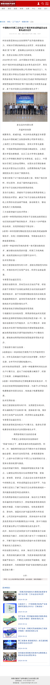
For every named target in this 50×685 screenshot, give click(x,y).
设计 (45, 8)
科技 (39, 8)
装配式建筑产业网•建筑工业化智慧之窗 (25, 678)
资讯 (9, 8)
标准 (21, 8)
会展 (27, 8)
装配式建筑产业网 (27, 33)
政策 (15, 8)
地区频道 (47, 4)
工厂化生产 (16, 22)
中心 (33, 8)
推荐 (3, 8)
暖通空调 (25, 22)
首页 (3, 22)
